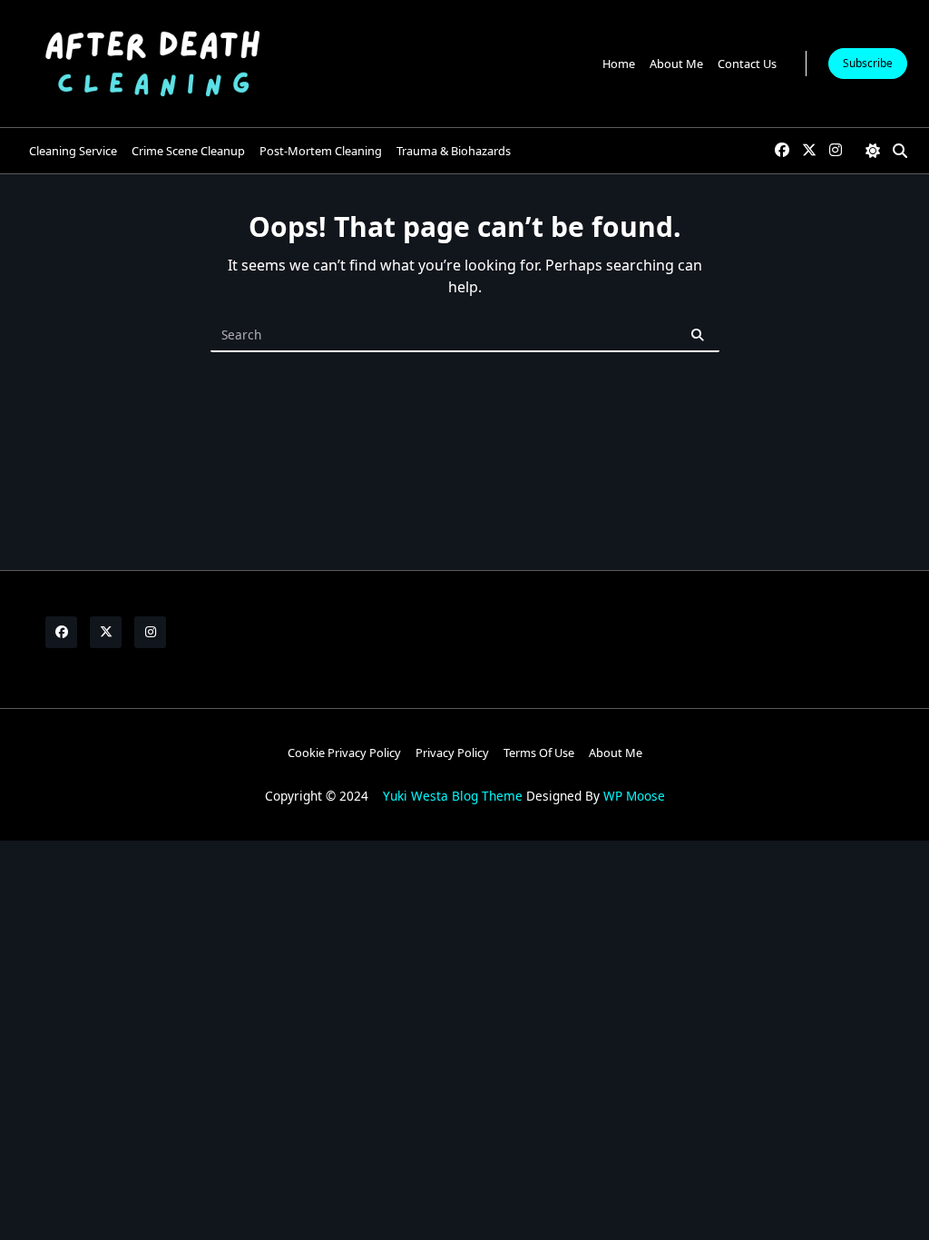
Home (618, 63)
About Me (676, 63)
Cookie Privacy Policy (344, 752)
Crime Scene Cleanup (188, 151)
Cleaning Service (73, 151)
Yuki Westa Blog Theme (453, 795)
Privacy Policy (452, 752)
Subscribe (868, 63)
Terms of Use (539, 752)
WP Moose (634, 795)
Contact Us (747, 63)
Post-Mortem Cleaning (320, 151)
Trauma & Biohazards (453, 151)
